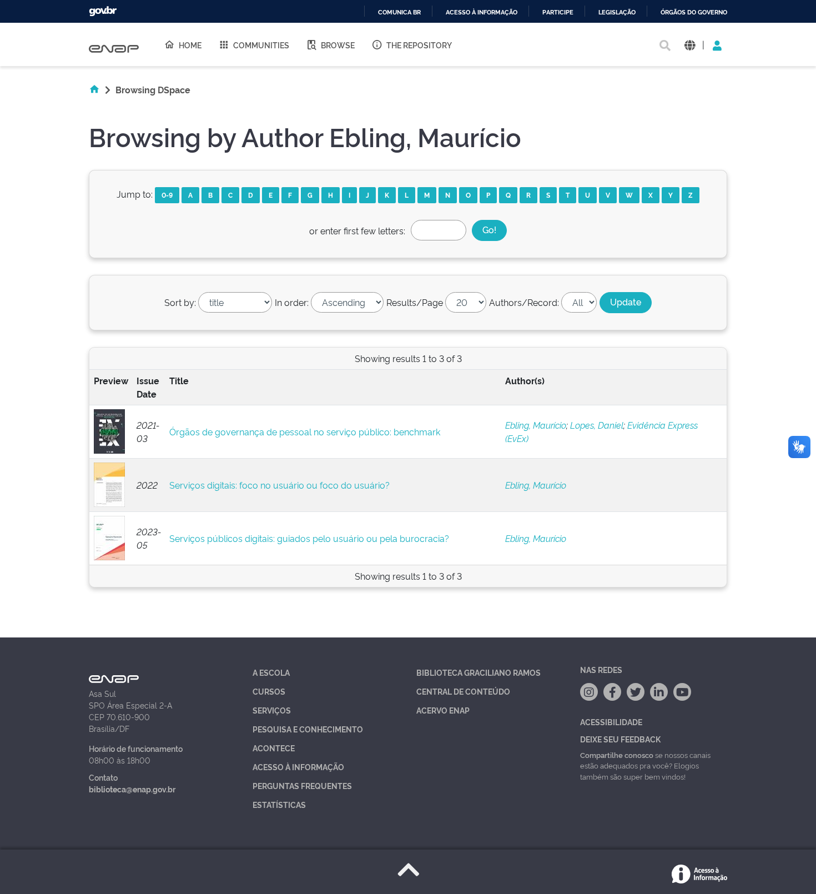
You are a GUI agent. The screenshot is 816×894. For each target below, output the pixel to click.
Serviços (272, 710)
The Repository (419, 44)
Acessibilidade (611, 721)
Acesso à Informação (298, 766)
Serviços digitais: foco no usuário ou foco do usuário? (279, 485)
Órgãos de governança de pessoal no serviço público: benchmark (304, 431)
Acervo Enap (443, 710)
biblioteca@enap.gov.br (132, 788)
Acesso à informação (481, 12)
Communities (261, 44)
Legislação (617, 12)
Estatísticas (279, 804)
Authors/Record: (524, 302)
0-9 (167, 194)
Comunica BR (399, 12)
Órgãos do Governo (694, 12)
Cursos (269, 691)
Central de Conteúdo (463, 691)
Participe (557, 12)
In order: (292, 302)
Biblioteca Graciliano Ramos (478, 672)
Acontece (274, 747)
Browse (338, 44)
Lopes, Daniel (596, 425)
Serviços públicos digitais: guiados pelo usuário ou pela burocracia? (309, 538)
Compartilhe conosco (616, 755)
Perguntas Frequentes (302, 785)
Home (190, 44)
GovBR (103, 11)
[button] (690, 45)
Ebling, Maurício (535, 425)
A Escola (271, 672)
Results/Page (414, 302)
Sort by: (180, 302)
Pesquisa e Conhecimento (308, 729)
